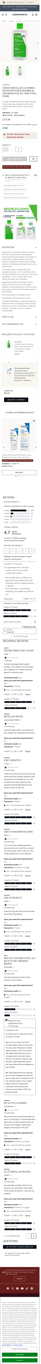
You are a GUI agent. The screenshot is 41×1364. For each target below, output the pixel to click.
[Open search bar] (6, 15)
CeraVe (18, 21)
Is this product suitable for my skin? (13, 185)
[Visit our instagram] (17, 1288)
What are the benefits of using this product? (16, 198)
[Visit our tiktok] (27, 1288)
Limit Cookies (20, 1354)
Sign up (20, 1279)
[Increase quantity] (19, 149)
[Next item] (36, 447)
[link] (32, 15)
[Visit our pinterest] (31, 1288)
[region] (20, 1330)
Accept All (20, 1360)
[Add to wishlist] (33, 159)
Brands (11, 21)
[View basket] (36, 15)
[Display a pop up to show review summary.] (18, 463)
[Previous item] (3, 447)
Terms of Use (18, 1345)
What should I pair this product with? (14, 193)
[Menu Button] (2, 15)
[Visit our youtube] (22, 1288)
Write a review (7, 115)
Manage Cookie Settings (19, 1349)
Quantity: (6, 145)
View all (34, 124)
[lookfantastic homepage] (19, 15)
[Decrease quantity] (5, 149)
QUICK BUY (19, 472)
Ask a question (19, 115)
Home (4, 21)
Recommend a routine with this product (15, 189)
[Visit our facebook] (7, 1288)
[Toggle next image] (38, 43)
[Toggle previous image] (1, 43)
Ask (35, 175)
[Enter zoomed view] (36, 59)
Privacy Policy (6, 1345)
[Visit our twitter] (12, 1288)
